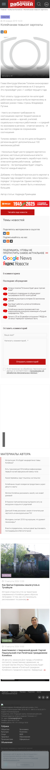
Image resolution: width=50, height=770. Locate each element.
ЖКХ (21, 734)
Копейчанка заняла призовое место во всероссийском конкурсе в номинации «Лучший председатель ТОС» (27, 311)
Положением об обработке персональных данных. (25, 372)
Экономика (24, 729)
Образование (24, 737)
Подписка (31, 692)
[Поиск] (39, 4)
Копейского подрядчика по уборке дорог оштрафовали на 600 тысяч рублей (24, 294)
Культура (5, 732)
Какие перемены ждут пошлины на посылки (22, 478)
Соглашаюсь (25, 765)
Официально (24, 739)
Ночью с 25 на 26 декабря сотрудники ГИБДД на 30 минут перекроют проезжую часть (27, 318)
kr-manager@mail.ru (15, 718)
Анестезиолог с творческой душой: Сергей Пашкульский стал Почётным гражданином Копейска (24, 653)
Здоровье (5, 737)
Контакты (14, 692)
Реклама (22, 692)
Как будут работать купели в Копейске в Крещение (24, 305)
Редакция (5, 692)
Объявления (6, 742)
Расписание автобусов (9, 693)
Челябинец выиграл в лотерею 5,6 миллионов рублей (26, 300)
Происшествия (7, 739)
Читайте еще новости (17, 212)
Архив (39, 692)
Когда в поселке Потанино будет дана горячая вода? (26, 289)
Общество (5, 729)
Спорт (3, 734)
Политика (23, 732)
